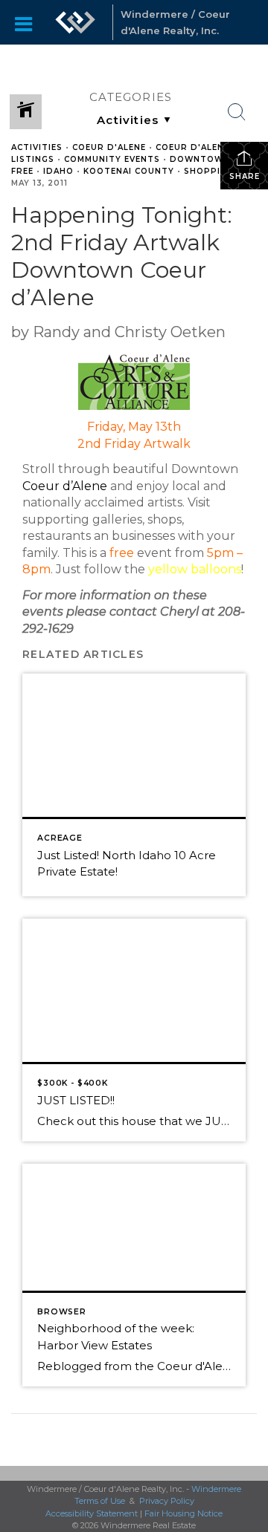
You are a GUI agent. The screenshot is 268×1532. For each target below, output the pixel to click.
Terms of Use (99, 1501)
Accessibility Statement (91, 1513)
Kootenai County (128, 171)
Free (22, 171)
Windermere (216, 1489)
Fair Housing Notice (183, 1513)
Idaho (58, 171)
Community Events (112, 159)
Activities (37, 147)
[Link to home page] (75, 22)
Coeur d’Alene (64, 486)
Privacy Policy (166, 1501)
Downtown (200, 159)
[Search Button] (237, 112)
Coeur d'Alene (109, 147)
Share (244, 176)
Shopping (209, 171)
